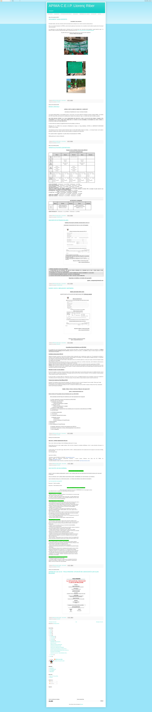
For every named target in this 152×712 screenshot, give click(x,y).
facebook (51, 677)
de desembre (53, 636)
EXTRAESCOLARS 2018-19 (66, 14)
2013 (51, 635)
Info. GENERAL (52, 670)
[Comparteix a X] (70, 100)
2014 (51, 633)
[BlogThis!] (68, 100)
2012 (51, 656)
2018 (51, 629)
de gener (52, 654)
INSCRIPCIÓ (56, 14)
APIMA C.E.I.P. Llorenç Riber (72, 6)
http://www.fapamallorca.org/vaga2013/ (55, 481)
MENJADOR (75, 14)
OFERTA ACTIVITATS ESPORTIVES (59, 147)
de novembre (53, 637)
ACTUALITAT (93, 14)
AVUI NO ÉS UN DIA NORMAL (58, 468)
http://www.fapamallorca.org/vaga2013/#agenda (86, 30)
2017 (51, 631)
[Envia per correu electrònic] (67, 100)
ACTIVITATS (50, 14)
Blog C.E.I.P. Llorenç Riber (54, 676)
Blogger (81, 704)
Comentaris (52, 683)
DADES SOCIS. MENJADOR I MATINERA (61, 288)
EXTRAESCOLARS (53, 669)
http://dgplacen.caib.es (57, 459)
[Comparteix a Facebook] (71, 100)
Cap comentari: (63, 100)
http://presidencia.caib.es (70, 457)
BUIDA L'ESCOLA (54, 106)
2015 (51, 632)
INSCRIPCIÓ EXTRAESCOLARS (58, 220)
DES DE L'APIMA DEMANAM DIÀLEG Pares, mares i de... (59, 650)
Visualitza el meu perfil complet (59, 660)
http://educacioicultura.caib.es (85, 460)
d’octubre (52, 639)
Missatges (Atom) (56, 623)
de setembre (53, 640)
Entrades (51, 681)
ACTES (99, 14)
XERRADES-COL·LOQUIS (84, 14)
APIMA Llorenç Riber (59, 659)
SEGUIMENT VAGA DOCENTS (58, 19)
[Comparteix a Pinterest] (72, 100)
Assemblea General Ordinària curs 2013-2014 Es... (58, 648)
